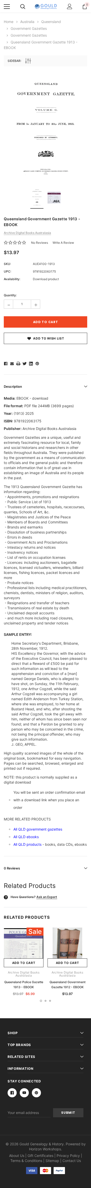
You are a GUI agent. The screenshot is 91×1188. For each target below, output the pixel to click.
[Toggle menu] (7, 7)
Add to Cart (23, 963)
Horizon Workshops (45, 1149)
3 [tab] (50, 1001)
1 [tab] (41, 1001)
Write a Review (63, 243)
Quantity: (10, 295)
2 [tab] (45, 1001)
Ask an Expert (46, 897)
